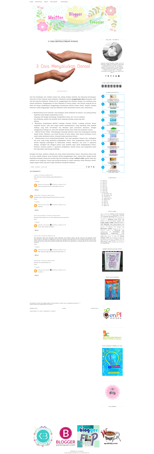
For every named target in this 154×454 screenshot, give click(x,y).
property (121, 241)
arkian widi (37, 195)
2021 (103, 187)
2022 (103, 186)
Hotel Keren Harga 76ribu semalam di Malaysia (113, 163)
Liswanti (36, 175)
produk (114, 242)
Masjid (102, 225)
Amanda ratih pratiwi (43, 184)
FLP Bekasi (103, 218)
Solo (121, 228)
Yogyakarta (104, 234)
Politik (121, 225)
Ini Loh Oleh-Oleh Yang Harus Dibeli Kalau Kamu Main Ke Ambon (113, 140)
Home (31, 1)
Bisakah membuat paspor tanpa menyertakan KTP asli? (113, 124)
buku (102, 236)
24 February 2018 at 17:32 (59, 204)
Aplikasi (112, 214)
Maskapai (108, 225)
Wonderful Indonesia (109, 233)
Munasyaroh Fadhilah (40, 215)
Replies (38, 181)
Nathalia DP (37, 260)
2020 (103, 189)
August (106, 199)
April (105, 205)
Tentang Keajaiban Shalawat (113, 107)
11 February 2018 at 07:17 (46, 175)
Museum (115, 225)
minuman (120, 240)
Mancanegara (117, 224)
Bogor (109, 215)
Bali (104, 215)
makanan (113, 240)
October (106, 196)
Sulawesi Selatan (105, 230)
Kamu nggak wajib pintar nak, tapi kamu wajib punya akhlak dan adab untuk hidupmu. (113, 101)
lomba (107, 240)
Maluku (106, 224)
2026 (103, 180)
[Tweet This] (89, 167)
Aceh (106, 213)
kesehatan (103, 239)
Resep (119, 227)
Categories (64, 1)
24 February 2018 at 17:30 (59, 184)
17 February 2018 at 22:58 (48, 260)
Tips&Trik (117, 230)
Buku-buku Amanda (118, 215)
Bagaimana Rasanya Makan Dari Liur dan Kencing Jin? (113, 147)
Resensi (111, 227)
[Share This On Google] (94, 167)
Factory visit (112, 218)
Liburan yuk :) (119, 222)
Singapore (115, 228)
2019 (103, 190)
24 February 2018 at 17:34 (59, 224)
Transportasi (104, 231)
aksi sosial (111, 234)
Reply (35, 178)
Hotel (119, 219)
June (105, 202)
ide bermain (113, 237)
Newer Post (34, 308)
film (115, 236)
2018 (103, 192)
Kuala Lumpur (117, 221)
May (105, 204)
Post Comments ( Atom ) (48, 311)
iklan (121, 237)
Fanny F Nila (37, 235)
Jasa (109, 220)
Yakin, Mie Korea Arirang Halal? (113, 155)
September (107, 198)
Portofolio (38, 1)
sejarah (104, 243)
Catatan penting (108, 216)
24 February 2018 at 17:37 (59, 270)
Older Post (94, 308)
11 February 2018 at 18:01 (47, 195)
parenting (104, 242)
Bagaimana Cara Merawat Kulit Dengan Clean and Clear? (113, 171)
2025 (103, 182)
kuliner (117, 239)
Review (104, 229)
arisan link (119, 234)
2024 (103, 183)
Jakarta (102, 220)
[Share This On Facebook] (87, 167)
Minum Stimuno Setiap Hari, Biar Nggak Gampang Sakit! (113, 132)
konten (111, 239)
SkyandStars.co (84, 452)
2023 (103, 185)
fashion (109, 236)
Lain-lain (44, 166)
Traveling (116, 231)
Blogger (81, 451)
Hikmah (37, 166)
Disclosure (53, 1)
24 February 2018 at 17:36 (59, 249)
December (107, 193)
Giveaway (103, 219)
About (46, 1)
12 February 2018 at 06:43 (53, 215)
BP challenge (120, 214)
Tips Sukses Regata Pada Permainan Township (113, 116)
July (105, 201)
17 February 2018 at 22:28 (48, 235)
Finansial (119, 218)
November (107, 195)
